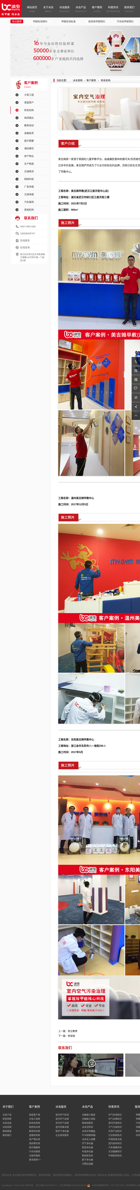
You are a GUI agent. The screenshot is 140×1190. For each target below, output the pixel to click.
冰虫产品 (81, 9)
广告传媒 (29, 186)
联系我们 (129, 9)
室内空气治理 (62, 1119)
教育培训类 (34, 1131)
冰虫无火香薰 (88, 1139)
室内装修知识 (115, 1143)
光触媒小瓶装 (88, 1114)
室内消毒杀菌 (62, 1127)
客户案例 (97, 9)
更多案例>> (35, 1159)
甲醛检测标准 (68, 21)
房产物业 (29, 156)
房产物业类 (34, 1139)
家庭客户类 (34, 1114)
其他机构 (29, 209)
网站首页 (32, 9)
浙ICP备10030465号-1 (46, 1185)
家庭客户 (29, 102)
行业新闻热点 (115, 1135)
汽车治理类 (34, 1151)
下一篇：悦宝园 (66, 1035)
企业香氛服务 (62, 1135)
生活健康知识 (115, 1151)
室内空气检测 (62, 1114)
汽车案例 (29, 202)
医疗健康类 (34, 1147)
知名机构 (29, 110)
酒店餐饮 (29, 148)
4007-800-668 (28, 226)
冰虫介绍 (7, 1114)
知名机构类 (34, 1123)
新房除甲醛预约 (96, 21)
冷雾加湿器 (87, 1163)
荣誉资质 (7, 1119)
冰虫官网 (77, 80)
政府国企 (29, 117)
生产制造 (29, 163)
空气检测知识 (115, 1114)
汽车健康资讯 (115, 1147)
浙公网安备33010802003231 (73, 1185)
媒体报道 (7, 1131)
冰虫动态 (7, 1123)
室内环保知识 (115, 1123)
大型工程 (29, 94)
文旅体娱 (29, 194)
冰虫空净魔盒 (88, 1131)
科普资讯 (113, 9)
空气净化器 (87, 1143)
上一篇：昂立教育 (67, 1031)
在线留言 (25, 240)
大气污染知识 (115, 1127)
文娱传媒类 (34, 1155)
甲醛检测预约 (40, 21)
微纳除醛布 (87, 1123)
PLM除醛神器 (88, 1135)
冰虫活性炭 (87, 1127)
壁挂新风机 (87, 1155)
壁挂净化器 (87, 1147)
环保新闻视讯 (115, 1155)
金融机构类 (34, 1135)
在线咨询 (25, 247)
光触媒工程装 (88, 1119)
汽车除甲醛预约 (125, 21)
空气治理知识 (115, 1119)
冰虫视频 (7, 1127)
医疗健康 (29, 140)
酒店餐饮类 (34, 1143)
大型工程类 (34, 1119)
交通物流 (29, 171)
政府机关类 (34, 1127)
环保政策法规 (115, 1139)
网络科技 (29, 179)
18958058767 (27, 233)
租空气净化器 (62, 1131)
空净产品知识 (115, 1131)
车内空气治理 (62, 1123)
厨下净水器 (87, 1159)
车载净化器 (87, 1151)
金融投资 (29, 133)
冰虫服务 (64, 9)
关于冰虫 (48, 9)
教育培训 (29, 125)
